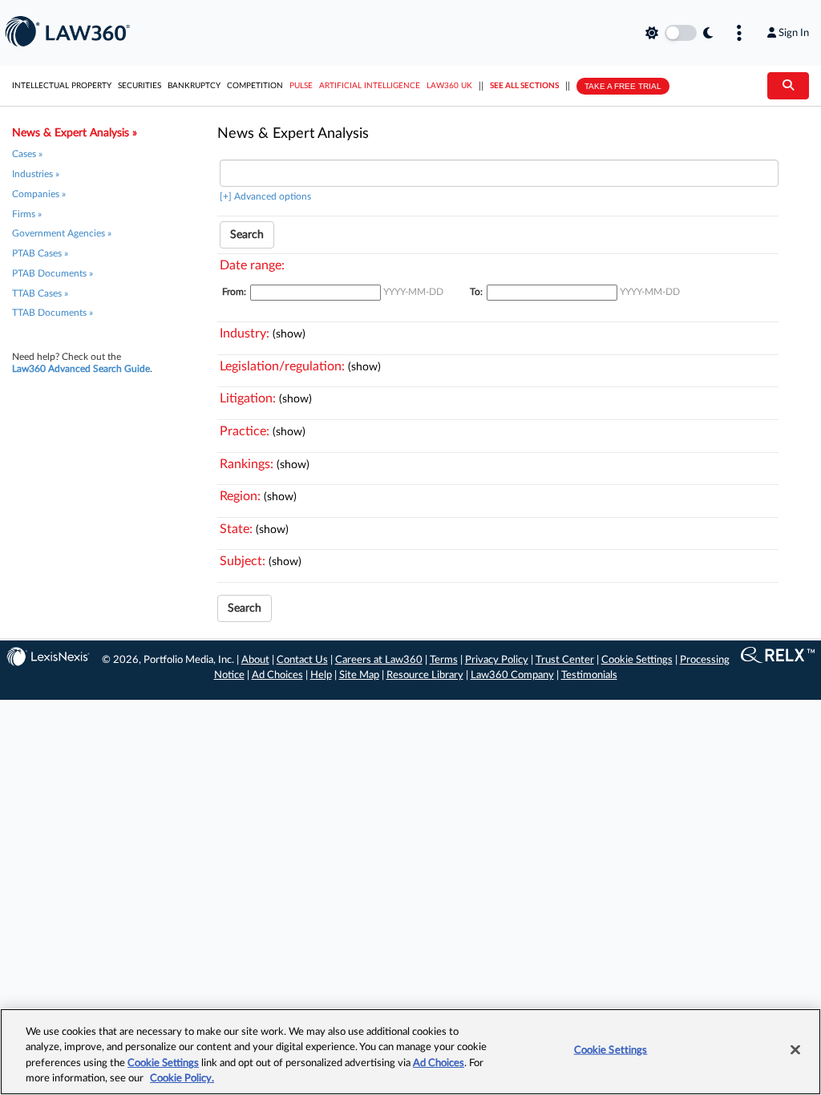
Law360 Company (512, 675)
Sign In (794, 33)
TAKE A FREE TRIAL (622, 86)
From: (234, 292)
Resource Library (424, 675)
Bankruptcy (194, 86)
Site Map (359, 675)
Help (321, 675)
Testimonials (589, 675)
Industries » (35, 174)
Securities (139, 86)
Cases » (27, 154)
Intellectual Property (61, 86)
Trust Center (565, 660)
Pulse (301, 86)
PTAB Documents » (52, 273)
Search (247, 234)
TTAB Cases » (40, 293)
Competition (255, 86)
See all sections (524, 86)
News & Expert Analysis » (74, 133)
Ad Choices (277, 675)
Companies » (39, 194)
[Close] (795, 1049)
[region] (410, 1051)
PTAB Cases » (40, 253)
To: (476, 292)
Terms (444, 660)
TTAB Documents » (52, 312)
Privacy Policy (496, 660)
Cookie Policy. (182, 1078)
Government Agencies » (61, 233)
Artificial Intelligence (369, 86)
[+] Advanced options (265, 196)
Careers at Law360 (379, 660)
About (255, 660)
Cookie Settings (637, 660)
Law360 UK (449, 86)
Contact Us (302, 660)
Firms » (27, 214)
